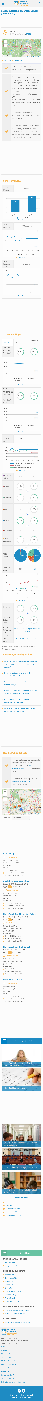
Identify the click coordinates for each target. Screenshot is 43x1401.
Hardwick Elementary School (23, 781)
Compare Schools (7, 1368)
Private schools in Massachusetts (17, 1310)
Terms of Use (16, 1397)
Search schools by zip (12, 1262)
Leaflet (28, 56)
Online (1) (8, 1288)
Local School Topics (13, 1212)
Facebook (23, 1391)
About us (4, 1350)
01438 (28, 34)
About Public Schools (14, 1215)
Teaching (9, 1202)
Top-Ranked (9, 1275)
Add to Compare (12, 857)
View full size (7, 61)
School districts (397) (12, 1301)
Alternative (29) (10, 1298)
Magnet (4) (9, 1281)
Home (3, 1347)
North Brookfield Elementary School (19, 914)
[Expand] (5, 799)
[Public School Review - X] (19, 1391)
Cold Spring (8, 854)
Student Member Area (9, 1361)
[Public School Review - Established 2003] (21, 3)
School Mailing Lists (8, 1378)
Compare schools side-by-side (16, 1266)
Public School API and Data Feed (13, 1382)
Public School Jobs (13, 1208)
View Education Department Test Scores (27, 630)
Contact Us (5, 1371)
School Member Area (8, 1375)
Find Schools (6, 1354)
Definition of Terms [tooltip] (7, 342)
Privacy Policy (27, 1397)
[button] (22, 46)
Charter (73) (9, 1285)
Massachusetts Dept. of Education (17, 1322)
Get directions (18, 61)
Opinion (9, 1205)
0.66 (34, 569)
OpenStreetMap (36, 56)
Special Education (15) (13, 1291)
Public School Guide (8, 1364)
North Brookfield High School (22, 767)
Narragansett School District (27, 638)
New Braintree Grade (13, 979)
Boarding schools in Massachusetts (17, 1313)
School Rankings (7, 1357)
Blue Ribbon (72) (11, 1278)
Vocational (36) (10, 1295)
